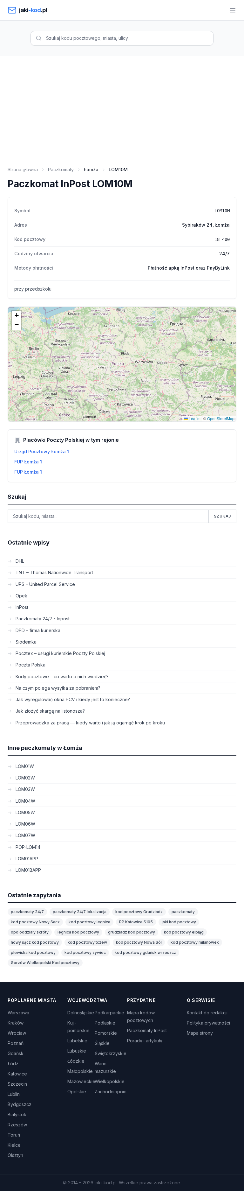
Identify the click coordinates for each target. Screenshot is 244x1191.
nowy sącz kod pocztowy (35, 942)
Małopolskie (80, 1071)
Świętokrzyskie (110, 1053)
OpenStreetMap (220, 418)
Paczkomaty (61, 169)
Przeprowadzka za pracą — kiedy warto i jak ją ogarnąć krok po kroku (89, 722)
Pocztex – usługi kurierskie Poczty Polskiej (59, 653)
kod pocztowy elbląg (184, 932)
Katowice (17, 1073)
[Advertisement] (122, 103)
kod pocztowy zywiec (85, 952)
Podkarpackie (109, 1012)
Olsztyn (15, 1155)
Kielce (14, 1145)
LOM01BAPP (27, 870)
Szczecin (17, 1084)
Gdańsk (16, 1053)
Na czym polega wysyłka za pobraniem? (57, 688)
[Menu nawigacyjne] (232, 10)
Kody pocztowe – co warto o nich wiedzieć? (61, 676)
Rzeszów (17, 1124)
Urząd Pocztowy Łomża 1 (41, 451)
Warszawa (18, 1012)
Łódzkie (76, 1061)
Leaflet (194, 418)
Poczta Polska (29, 664)
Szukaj (222, 516)
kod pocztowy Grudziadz (139, 911)
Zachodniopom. (111, 1091)
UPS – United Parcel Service (44, 584)
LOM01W (24, 766)
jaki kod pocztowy (179, 922)
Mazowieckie (81, 1081)
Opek (20, 595)
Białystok (17, 1114)
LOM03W (24, 789)
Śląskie (102, 1043)
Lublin (14, 1094)
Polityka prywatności (208, 1022)
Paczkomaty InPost (147, 1030)
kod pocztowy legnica (89, 922)
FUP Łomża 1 (28, 461)
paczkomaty (183, 911)
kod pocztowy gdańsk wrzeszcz (145, 952)
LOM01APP (26, 858)
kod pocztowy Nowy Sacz (35, 922)
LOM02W (24, 777)
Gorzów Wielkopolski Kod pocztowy (45, 962)
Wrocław (17, 1033)
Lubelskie (77, 1040)
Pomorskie (106, 1033)
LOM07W (24, 835)
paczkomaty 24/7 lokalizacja (79, 911)
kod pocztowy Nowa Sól (139, 942)
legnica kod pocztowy (78, 932)
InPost (21, 607)
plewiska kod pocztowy (33, 952)
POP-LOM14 (27, 847)
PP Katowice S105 (136, 922)
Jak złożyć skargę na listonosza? (49, 711)
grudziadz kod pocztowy (131, 932)
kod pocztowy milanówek (195, 942)
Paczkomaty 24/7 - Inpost (42, 618)
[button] (16, 315)
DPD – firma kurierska (37, 630)
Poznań (16, 1043)
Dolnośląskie (80, 1012)
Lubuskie (76, 1051)
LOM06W (24, 824)
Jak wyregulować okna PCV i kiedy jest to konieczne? (72, 699)
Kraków (16, 1022)
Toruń (14, 1135)
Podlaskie (105, 1022)
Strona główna (23, 169)
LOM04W (24, 801)
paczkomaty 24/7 (27, 911)
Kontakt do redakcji (207, 1012)
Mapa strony (200, 1033)
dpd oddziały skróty (30, 932)
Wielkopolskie (110, 1081)
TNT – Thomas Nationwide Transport (53, 572)
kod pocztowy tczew (87, 942)
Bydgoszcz (19, 1104)
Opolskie (76, 1091)
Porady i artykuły (144, 1040)
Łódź (13, 1063)
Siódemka (25, 642)
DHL (19, 561)
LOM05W (24, 812)
